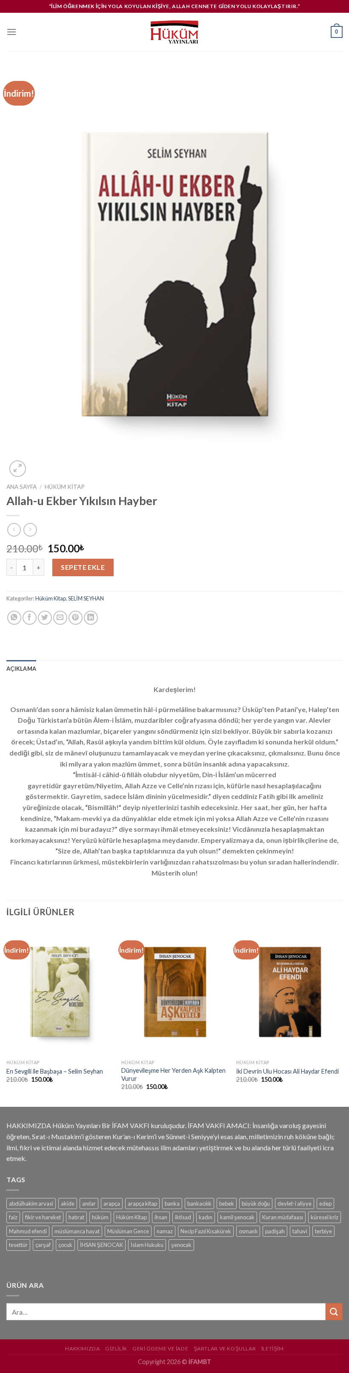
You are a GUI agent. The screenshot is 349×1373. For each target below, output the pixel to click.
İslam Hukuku (147, 1244)
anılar (89, 1203)
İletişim (272, 1348)
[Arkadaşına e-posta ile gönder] (60, 618)
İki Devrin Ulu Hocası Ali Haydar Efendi (287, 1071)
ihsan (160, 1217)
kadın (205, 1217)
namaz (165, 1231)
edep (325, 1203)
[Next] (342, 1016)
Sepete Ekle (83, 567)
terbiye (323, 1231)
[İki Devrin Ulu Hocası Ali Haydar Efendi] (289, 991)
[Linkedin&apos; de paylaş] (91, 618)
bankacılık (199, 1203)
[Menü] (11, 31)
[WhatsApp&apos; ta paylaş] (14, 618)
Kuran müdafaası (282, 1217)
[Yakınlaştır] (17, 468)
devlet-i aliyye (294, 1203)
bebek (226, 1203)
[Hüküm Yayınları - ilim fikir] (174, 31)
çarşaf (43, 1244)
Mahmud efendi (28, 1231)
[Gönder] (334, 1311)
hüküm (100, 1217)
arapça (111, 1203)
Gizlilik (116, 1348)
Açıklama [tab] (21, 668)
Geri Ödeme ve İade (160, 1348)
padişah (275, 1231)
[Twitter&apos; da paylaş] (45, 618)
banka (172, 1203)
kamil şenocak (237, 1217)
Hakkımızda (82, 1348)
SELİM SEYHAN (86, 598)
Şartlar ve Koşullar (225, 1348)
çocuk (65, 1244)
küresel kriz (324, 1217)
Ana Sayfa (21, 486)
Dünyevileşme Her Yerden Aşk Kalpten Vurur (173, 1074)
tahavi (299, 1231)
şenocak (181, 1244)
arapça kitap (142, 1203)
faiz (13, 1217)
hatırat (76, 1217)
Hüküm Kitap (65, 486)
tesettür (18, 1244)
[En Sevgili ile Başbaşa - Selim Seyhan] (59, 991)
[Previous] (6, 1016)
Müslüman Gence (128, 1231)
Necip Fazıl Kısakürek (205, 1231)
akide (67, 1203)
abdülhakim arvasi (31, 1203)
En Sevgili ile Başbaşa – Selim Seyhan (54, 1071)
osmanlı (248, 1231)
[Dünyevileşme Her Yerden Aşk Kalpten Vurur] (174, 991)
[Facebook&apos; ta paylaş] (30, 618)
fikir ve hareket (43, 1217)
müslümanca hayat (77, 1231)
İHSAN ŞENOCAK (101, 1244)
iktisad (183, 1217)
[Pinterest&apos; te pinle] (76, 618)
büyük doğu (256, 1203)
